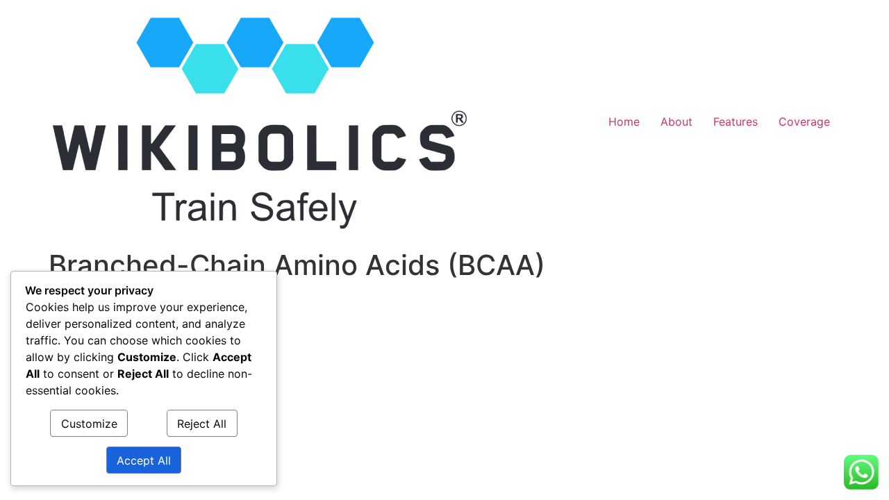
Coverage (804, 121)
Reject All (201, 424)
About (676, 121)
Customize (89, 424)
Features (735, 121)
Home (624, 121)
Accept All (144, 460)
